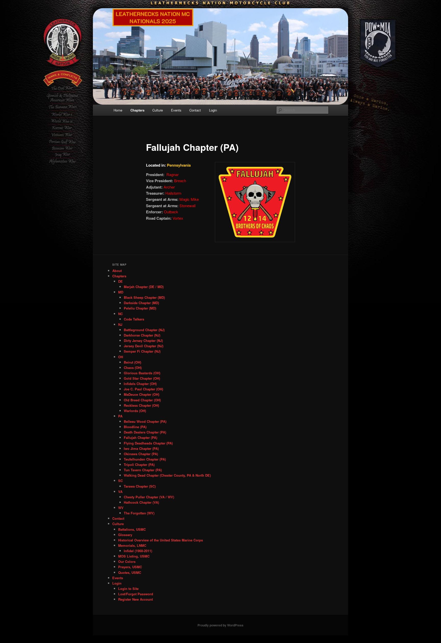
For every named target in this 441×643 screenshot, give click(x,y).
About (117, 270)
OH (120, 356)
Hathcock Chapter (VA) (141, 502)
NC (120, 313)
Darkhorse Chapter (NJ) (142, 335)
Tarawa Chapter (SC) (140, 486)
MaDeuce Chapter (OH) (141, 394)
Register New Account (135, 599)
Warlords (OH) (135, 410)
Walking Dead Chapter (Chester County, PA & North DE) (167, 475)
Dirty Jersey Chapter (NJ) (143, 340)
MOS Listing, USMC (134, 556)
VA (120, 491)
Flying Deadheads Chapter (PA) (148, 443)
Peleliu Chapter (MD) (140, 308)
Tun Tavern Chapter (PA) (143, 469)
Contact (195, 110)
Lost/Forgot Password (135, 593)
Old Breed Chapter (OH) (142, 400)
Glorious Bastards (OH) (142, 372)
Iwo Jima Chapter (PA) (141, 448)
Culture (157, 110)
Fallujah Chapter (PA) (140, 437)
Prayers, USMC (130, 566)
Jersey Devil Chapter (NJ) (143, 345)
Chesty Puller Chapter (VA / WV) (149, 496)
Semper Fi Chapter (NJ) (142, 351)
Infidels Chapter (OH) (140, 383)
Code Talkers (134, 319)
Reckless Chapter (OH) (141, 405)
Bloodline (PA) (135, 426)
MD (120, 292)
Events (176, 110)
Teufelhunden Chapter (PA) (145, 459)
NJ (120, 324)
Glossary (125, 534)
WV (121, 507)
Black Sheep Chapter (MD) (144, 297)
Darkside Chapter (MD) (141, 302)
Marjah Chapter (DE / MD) (144, 286)
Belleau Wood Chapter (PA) (145, 421)
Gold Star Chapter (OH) (142, 378)
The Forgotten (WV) (139, 513)
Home (118, 110)
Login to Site (128, 588)
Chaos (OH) (133, 367)
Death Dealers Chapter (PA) (145, 432)
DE (120, 281)
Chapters (137, 110)
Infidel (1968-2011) (138, 550)
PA (120, 416)
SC (120, 480)
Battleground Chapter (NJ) (144, 329)
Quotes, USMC (129, 572)
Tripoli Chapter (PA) (139, 464)
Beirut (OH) (132, 362)
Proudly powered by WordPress (220, 625)
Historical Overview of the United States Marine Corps (160, 540)
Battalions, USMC (132, 529)
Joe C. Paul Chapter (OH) (143, 389)
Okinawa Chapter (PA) (141, 453)
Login (213, 110)
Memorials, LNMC (132, 545)
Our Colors (127, 561)
